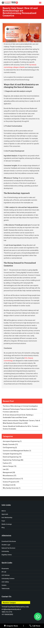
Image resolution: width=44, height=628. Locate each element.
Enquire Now (12, 626)
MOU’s (4, 511)
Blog (3, 527)
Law (4, 469)
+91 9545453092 (7, 614)
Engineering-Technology (11, 460)
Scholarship (5, 551)
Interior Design (8, 466)
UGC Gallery (5, 582)
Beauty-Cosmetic (9, 444)
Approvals (5, 514)
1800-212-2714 (7, 612)
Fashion (5, 463)
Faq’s (3, 521)
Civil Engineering (9, 447)
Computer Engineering (11, 454)
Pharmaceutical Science (11, 479)
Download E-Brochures (9, 541)
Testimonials (5, 588)
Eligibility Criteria (7, 554)
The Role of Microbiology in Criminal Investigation (20, 406)
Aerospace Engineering (11, 441)
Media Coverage (7, 524)
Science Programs (9, 482)
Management (7, 472)
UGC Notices (6, 575)
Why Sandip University (10, 488)
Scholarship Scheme (8, 578)
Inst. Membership (7, 517)
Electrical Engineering (10, 457)
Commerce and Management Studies (16, 451)
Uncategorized (8, 485)
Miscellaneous (8, 475)
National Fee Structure (8, 548)
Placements (5, 568)
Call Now (36, 626)
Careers (4, 585)
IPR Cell (4, 572)
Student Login (6, 544)
